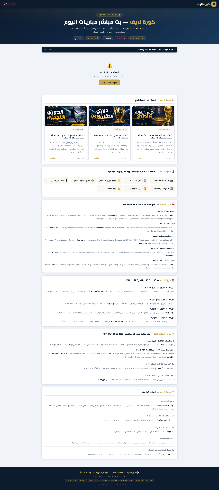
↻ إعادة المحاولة (109, 82)
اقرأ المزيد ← (138, 158)
